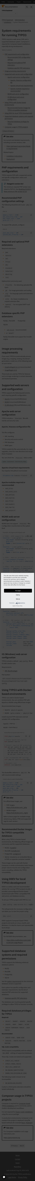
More (18, 599)
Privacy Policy (19, 605)
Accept (18, 591)
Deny (18, 595)
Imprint (14, 605)
